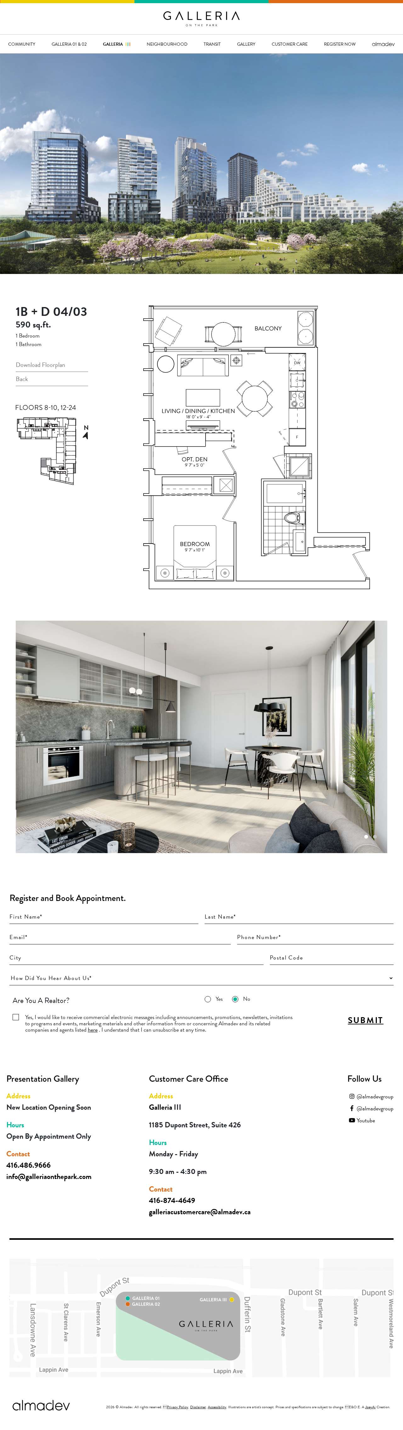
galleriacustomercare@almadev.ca (200, 1211)
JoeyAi (370, 1407)
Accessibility (217, 1407)
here (93, 1029)
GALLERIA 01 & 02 (69, 44)
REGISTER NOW (340, 44)
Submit (365, 1020)
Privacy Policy (177, 1407)
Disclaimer (198, 1407)
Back (22, 379)
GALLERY (246, 44)
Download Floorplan (40, 364)
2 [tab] (375, 837)
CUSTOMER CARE (290, 44)
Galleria (117, 44)
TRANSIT (212, 44)
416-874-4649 (172, 1200)
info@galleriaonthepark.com (49, 1176)
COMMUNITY (21, 44)
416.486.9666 (28, 1165)
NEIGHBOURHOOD (167, 44)
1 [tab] (366, 837)
